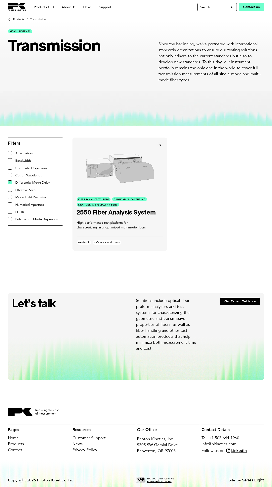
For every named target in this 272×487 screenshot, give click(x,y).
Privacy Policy (84, 450)
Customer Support (89, 438)
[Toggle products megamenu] (51, 7)
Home (13, 438)
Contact (15, 450)
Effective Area (25, 190)
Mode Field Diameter (30, 197)
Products (40, 7)
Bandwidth (23, 160)
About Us (68, 7)
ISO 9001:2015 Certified (160, 480)
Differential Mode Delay (32, 182)
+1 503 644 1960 (224, 438)
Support (105, 7)
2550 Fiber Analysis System (116, 212)
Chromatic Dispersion (31, 168)
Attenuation (24, 153)
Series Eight (253, 480)
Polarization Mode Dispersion (36, 219)
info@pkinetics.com (219, 444)
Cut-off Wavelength (29, 175)
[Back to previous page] (9, 19)
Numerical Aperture (29, 205)
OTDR (19, 212)
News (87, 7)
